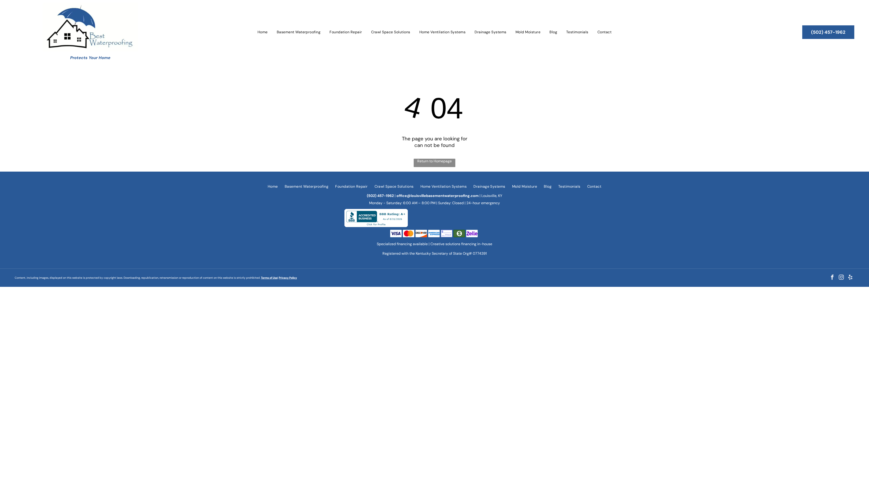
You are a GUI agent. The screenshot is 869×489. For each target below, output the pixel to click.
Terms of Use (269, 278)
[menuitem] (262, 32)
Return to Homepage (434, 161)
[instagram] (841, 277)
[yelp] (850, 277)
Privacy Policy (288, 278)
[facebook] (832, 277)
